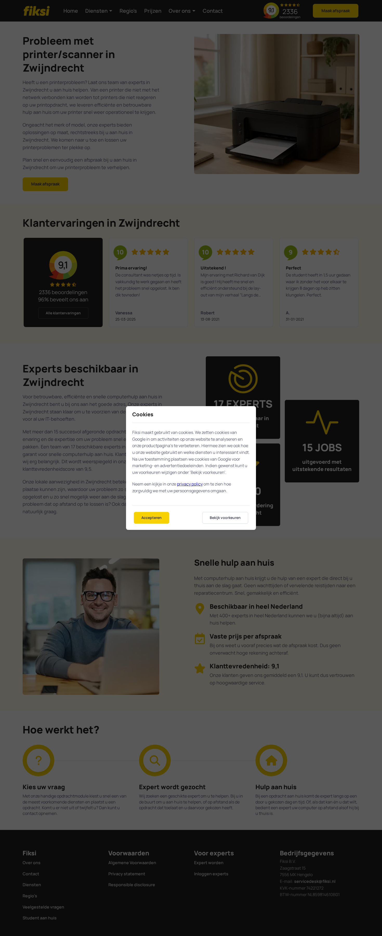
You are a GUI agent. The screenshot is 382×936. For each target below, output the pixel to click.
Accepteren (151, 517)
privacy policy (190, 484)
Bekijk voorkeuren (225, 517)
